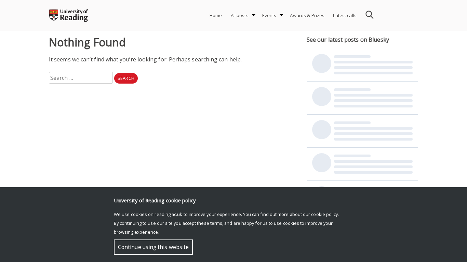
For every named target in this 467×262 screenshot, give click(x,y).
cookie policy (324, 214)
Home (216, 15)
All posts (240, 15)
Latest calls (345, 15)
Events (269, 15)
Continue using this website (153, 247)
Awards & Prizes (307, 15)
